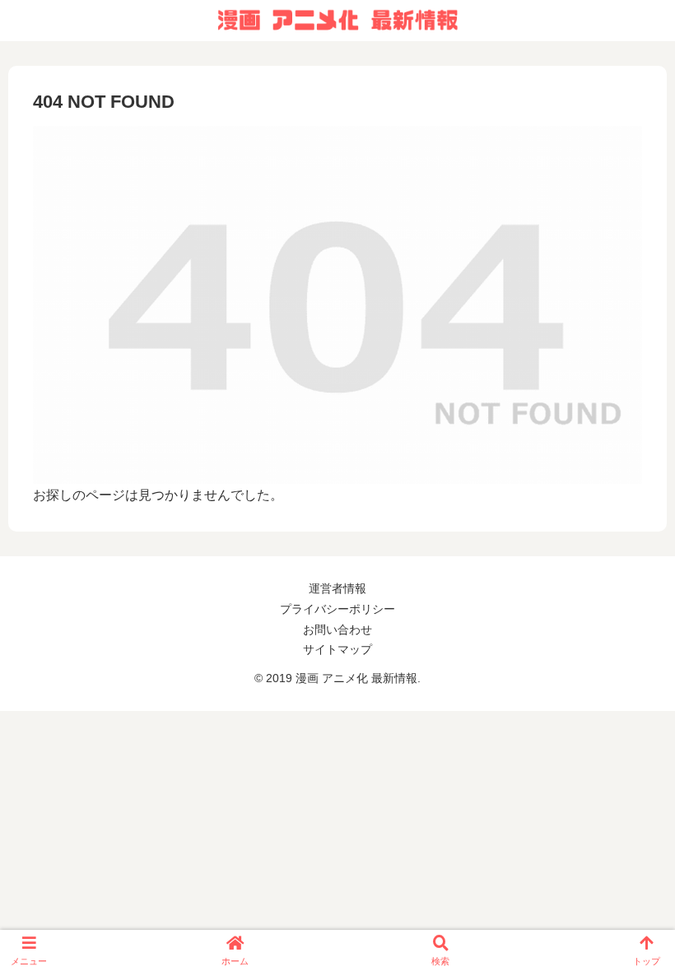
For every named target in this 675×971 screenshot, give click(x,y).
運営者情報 (337, 588)
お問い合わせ (337, 629)
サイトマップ (337, 649)
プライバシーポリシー (337, 609)
